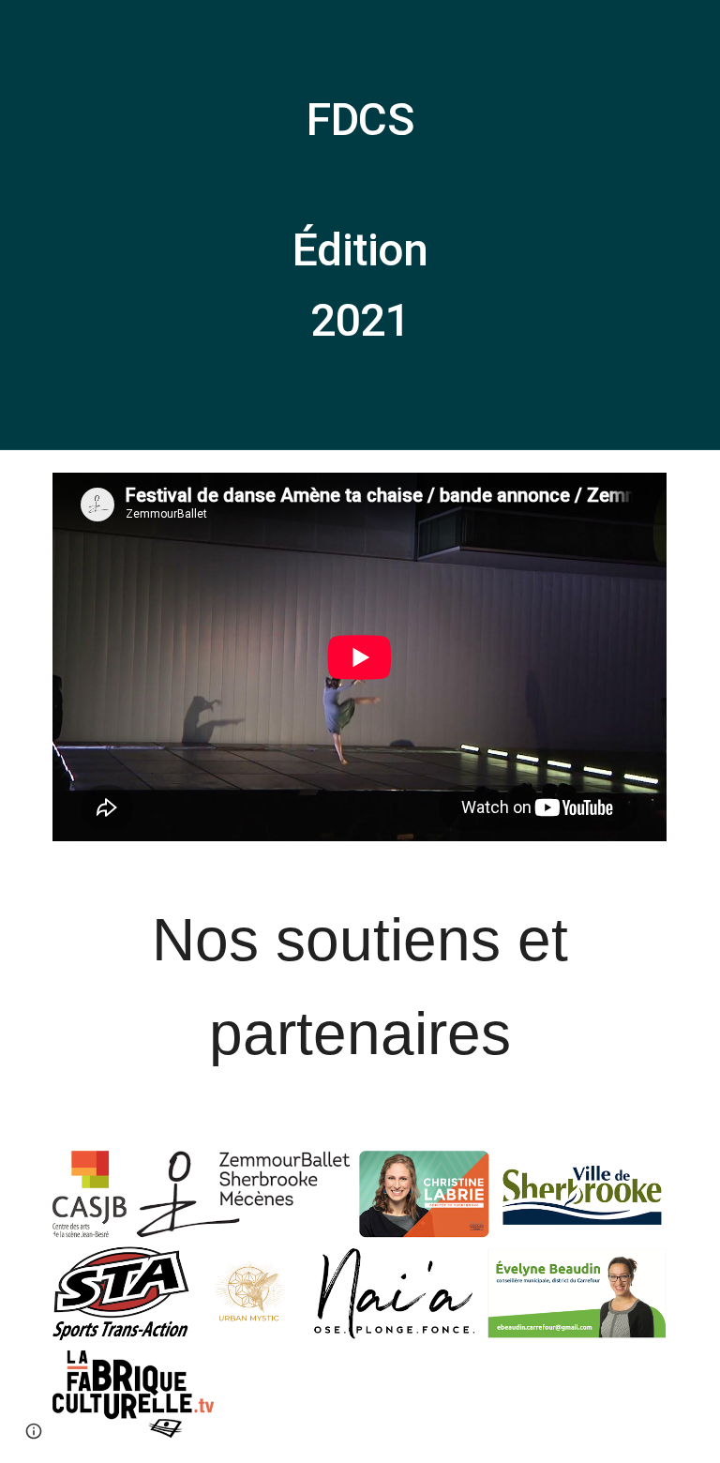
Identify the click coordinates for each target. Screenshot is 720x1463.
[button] (34, 1431)
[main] (359, 225)
